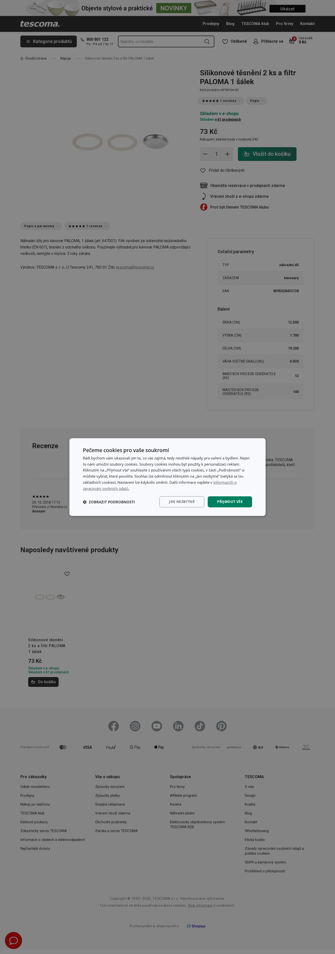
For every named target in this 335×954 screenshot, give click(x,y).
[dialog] (167, 477)
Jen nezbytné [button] (182, 501)
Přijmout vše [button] (230, 501)
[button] (109, 502)
